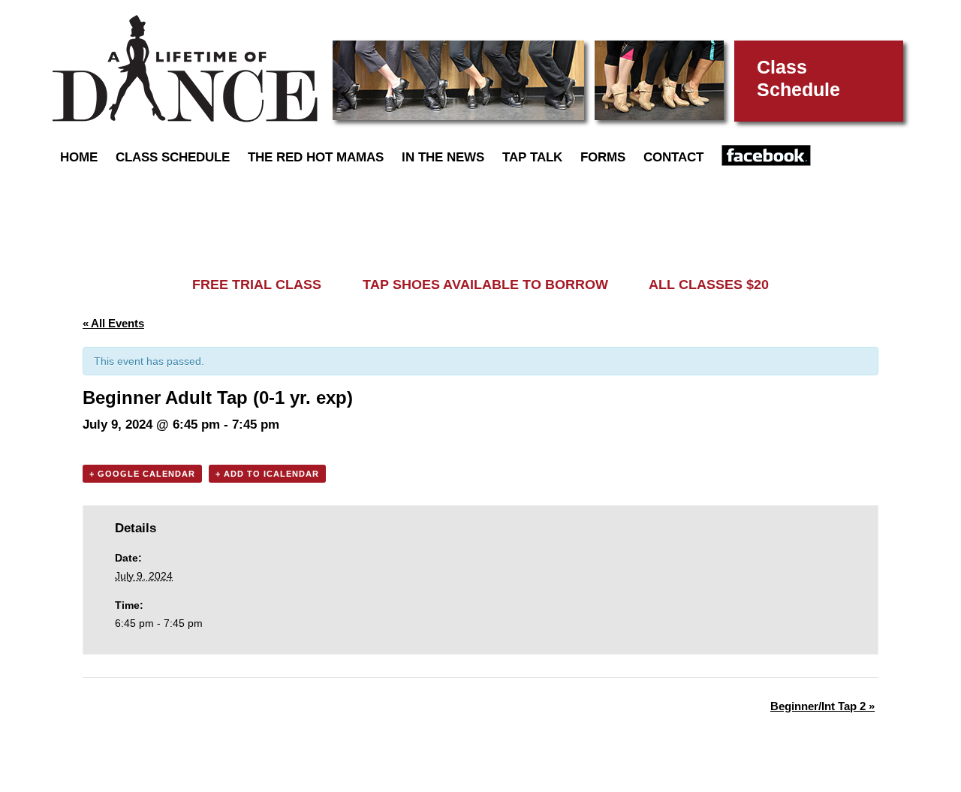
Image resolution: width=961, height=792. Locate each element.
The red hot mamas (316, 157)
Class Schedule (173, 157)
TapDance (185, 68)
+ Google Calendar (142, 473)
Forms (602, 157)
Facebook (766, 155)
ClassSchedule (798, 78)
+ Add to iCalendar (267, 473)
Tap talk (532, 157)
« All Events (113, 323)
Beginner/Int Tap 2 (822, 706)
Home (79, 157)
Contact (673, 157)
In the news (443, 157)
